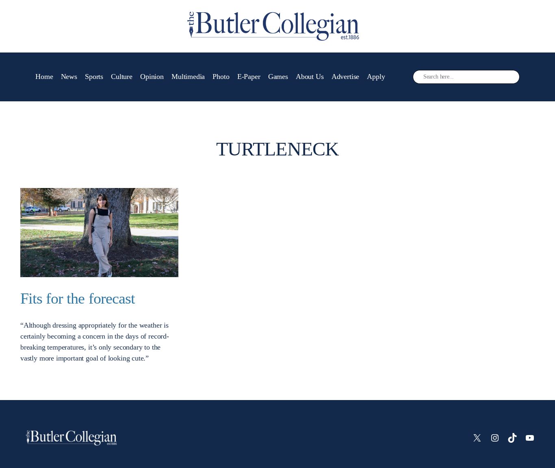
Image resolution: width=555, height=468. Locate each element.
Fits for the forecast (77, 298)
